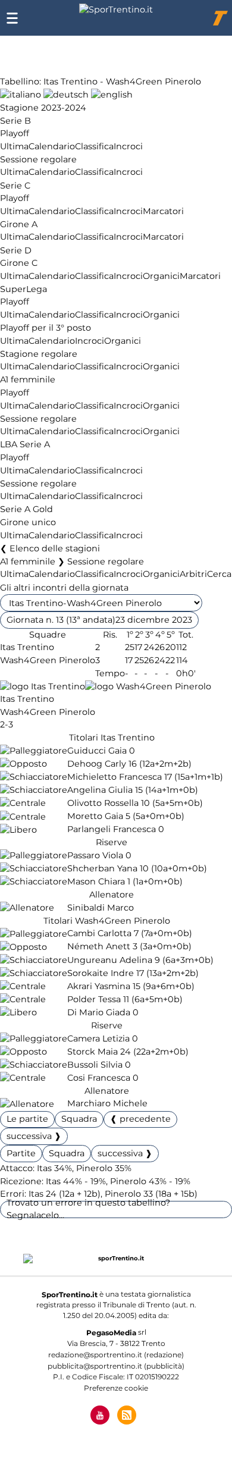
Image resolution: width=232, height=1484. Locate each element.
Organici (161, 276)
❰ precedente (140, 1118)
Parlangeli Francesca (111, 829)
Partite (21, 1153)
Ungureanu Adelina (109, 960)
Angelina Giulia (100, 790)
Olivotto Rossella (103, 803)
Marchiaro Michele (107, 1104)
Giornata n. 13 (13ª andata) (99, 619)
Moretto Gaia (95, 816)
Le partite (27, 1118)
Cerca (219, 574)
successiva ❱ (34, 1136)
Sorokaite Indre (100, 973)
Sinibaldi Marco (100, 907)
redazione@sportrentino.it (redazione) (116, 1354)
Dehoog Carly (96, 763)
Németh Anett (98, 947)
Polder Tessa (94, 999)
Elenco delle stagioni (55, 548)
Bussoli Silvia (95, 1064)
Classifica (94, 146)
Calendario (52, 146)
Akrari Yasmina (98, 986)
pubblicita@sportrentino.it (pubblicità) (116, 1365)
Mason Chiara (96, 881)
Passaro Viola (95, 855)
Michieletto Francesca (114, 776)
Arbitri (193, 574)
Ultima (14, 146)
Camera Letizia (98, 1038)
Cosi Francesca (98, 1077)
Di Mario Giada (98, 1012)
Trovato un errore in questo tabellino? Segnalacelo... (88, 1209)
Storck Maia (92, 1051)
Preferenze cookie (116, 1387)
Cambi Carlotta (99, 933)
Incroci (128, 146)
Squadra (79, 1118)
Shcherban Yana (102, 868)
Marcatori (163, 211)
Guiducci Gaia (97, 750)
